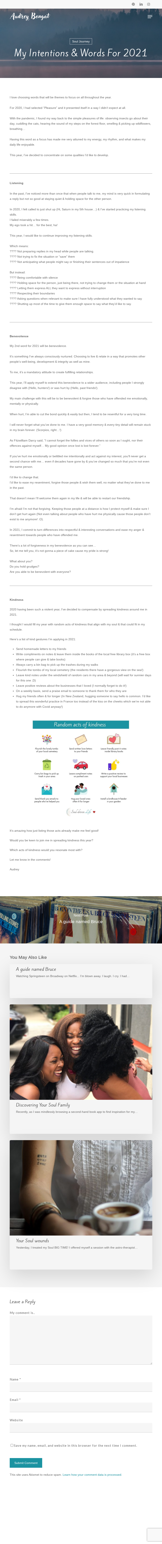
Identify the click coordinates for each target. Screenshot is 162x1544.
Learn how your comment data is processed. (92, 1474)
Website (16, 1420)
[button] (150, 16)
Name (15, 1379)
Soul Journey (81, 41)
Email (15, 1400)
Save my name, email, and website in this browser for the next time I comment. (75, 1445)
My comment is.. (22, 1313)
